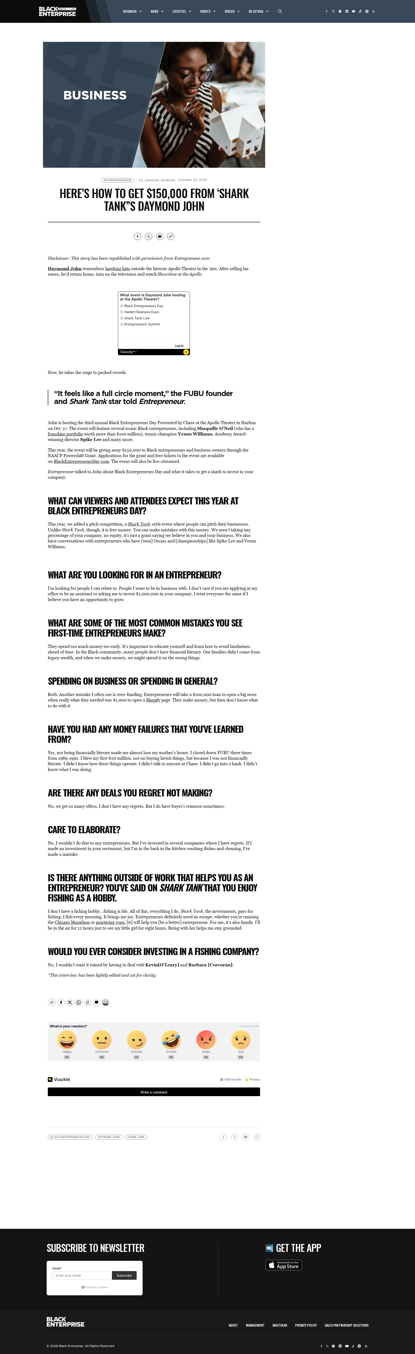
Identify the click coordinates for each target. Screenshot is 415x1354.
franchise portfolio (65, 434)
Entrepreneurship (117, 180)
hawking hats (117, 269)
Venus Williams (195, 434)
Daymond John (109, 1137)
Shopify (153, 700)
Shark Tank (136, 1137)
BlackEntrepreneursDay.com (81, 461)
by (157, 180)
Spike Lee (90, 439)
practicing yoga (110, 922)
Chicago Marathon (72, 922)
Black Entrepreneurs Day (70, 1137)
